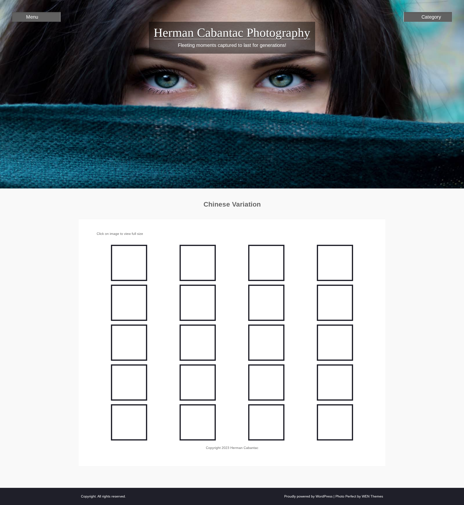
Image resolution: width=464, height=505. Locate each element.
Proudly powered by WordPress (308, 496)
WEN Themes (372, 496)
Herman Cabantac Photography (232, 32)
